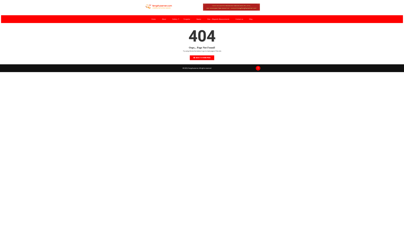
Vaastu (198, 19)
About (164, 19)
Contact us (239, 19)
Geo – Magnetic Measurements (218, 19)
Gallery (174, 19)
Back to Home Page (203, 58)
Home (154, 19)
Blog (250, 19)
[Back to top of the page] (258, 68)
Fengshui (187, 19)
